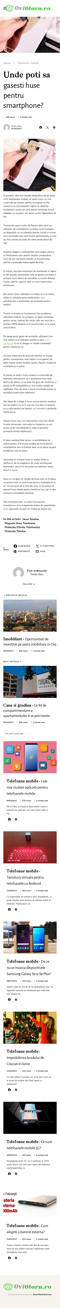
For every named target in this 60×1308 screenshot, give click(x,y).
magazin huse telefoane (20, 523)
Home (7, 63)
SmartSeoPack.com (42, 1294)
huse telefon (30, 519)
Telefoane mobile (28, 63)
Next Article (11, 661)
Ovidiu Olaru (16, 126)
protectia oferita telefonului (22, 527)
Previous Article (16, 595)
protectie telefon (15, 531)
